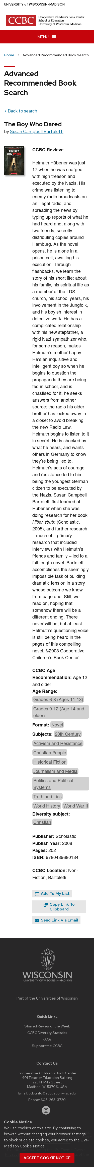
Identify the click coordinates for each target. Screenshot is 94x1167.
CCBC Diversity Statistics (47, 1032)
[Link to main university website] (47, 982)
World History (46, 805)
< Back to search (20, 111)
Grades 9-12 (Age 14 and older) (58, 711)
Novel (57, 724)
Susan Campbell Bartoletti (36, 131)
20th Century (68, 733)
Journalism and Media (55, 771)
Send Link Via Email (59, 920)
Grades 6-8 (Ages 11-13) (58, 699)
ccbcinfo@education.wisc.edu (52, 1093)
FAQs (47, 1039)
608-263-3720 (53, 1099)
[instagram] (46, 1110)
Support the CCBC (47, 1045)
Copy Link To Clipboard (62, 907)
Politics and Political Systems (53, 783)
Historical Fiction (49, 761)
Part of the (47, 998)
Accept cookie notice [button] (47, 1157)
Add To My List (55, 893)
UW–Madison (34, 4)
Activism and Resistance (57, 743)
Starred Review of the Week (47, 1026)
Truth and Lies (47, 796)
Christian (42, 822)
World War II (75, 805)
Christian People (49, 752)
